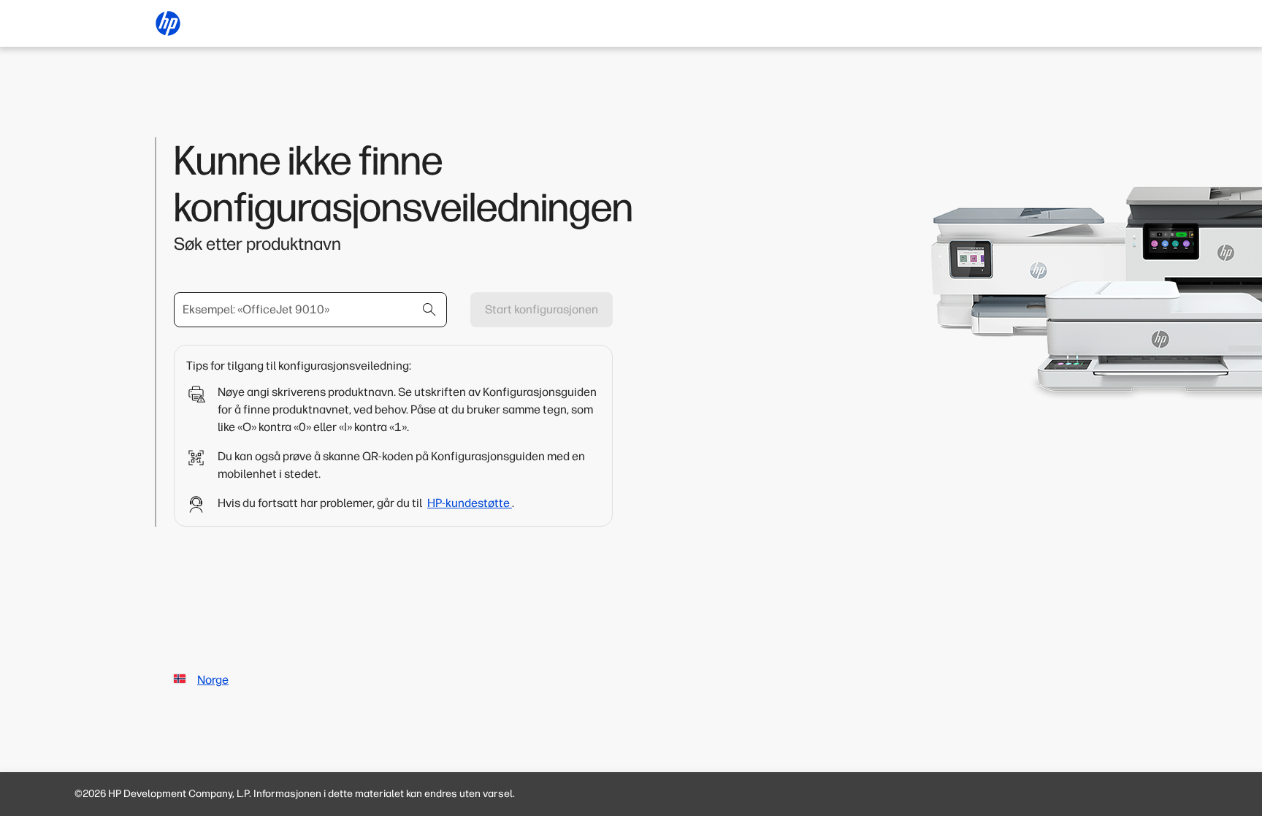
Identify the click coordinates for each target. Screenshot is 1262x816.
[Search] (429, 309)
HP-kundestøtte (469, 503)
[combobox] (310, 309)
